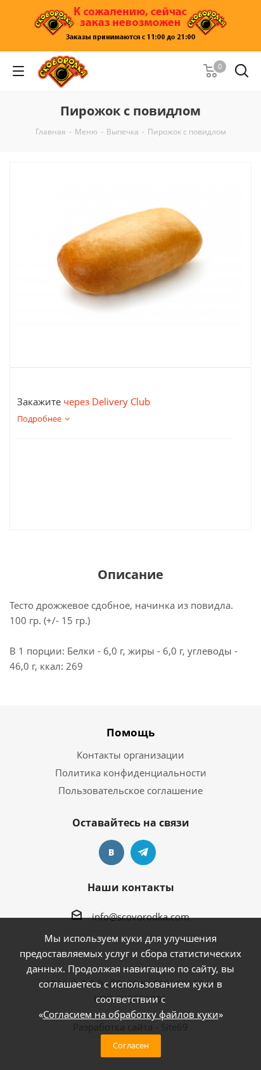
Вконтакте (111, 852)
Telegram (143, 852)
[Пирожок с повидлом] (130, 254)
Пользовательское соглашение (130, 790)
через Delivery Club (106, 401)
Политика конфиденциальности (131, 772)
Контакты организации (130, 754)
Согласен (131, 1045)
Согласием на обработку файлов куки (131, 1014)
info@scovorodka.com (140, 916)
